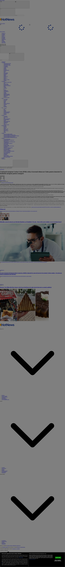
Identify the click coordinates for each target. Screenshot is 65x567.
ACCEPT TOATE (58, 557)
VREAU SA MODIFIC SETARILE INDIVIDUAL (57, 560)
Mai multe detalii (21, 557)
